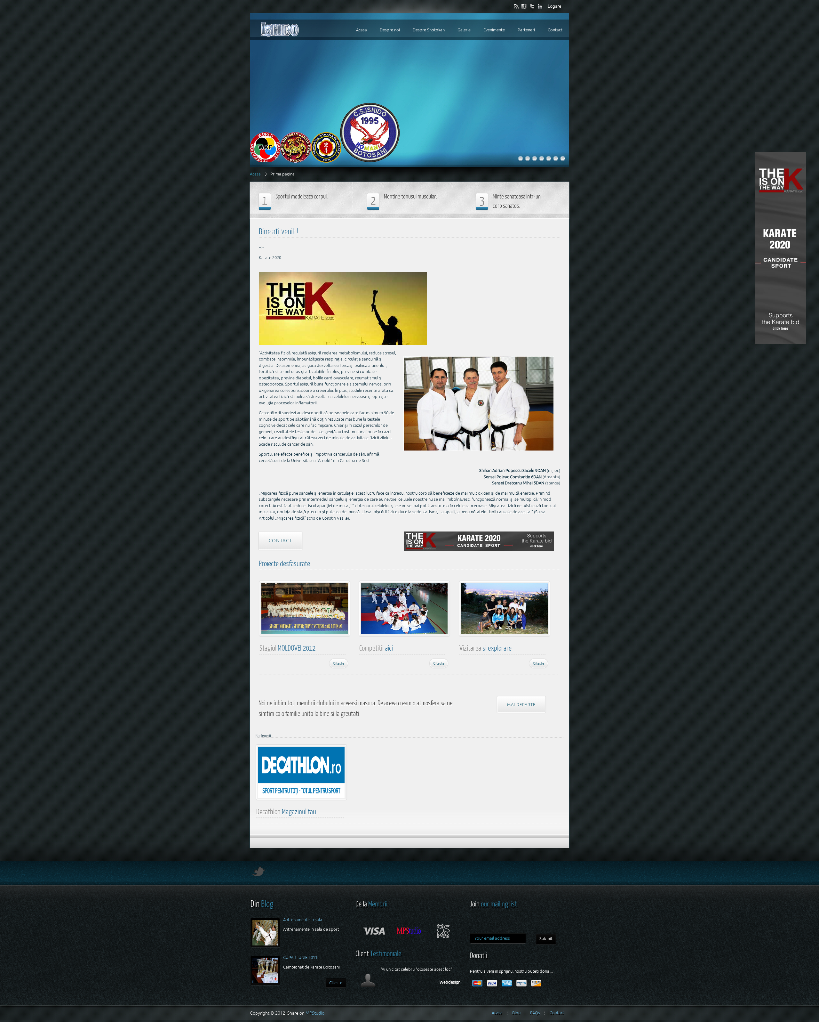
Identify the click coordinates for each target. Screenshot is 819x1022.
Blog (516, 1012)
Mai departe (521, 704)
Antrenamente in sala (302, 919)
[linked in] (541, 6)
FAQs (535, 1012)
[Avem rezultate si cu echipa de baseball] (548, 158)
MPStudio (315, 1013)
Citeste (338, 663)
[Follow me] (258, 874)
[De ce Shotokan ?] (562, 158)
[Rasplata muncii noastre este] (555, 158)
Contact (280, 540)
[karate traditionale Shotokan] (534, 158)
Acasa (255, 174)
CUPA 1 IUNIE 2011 (300, 957)
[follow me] (533, 6)
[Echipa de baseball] (527, 158)
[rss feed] (517, 6)
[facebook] (525, 6)
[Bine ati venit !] (520, 158)
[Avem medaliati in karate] (541, 158)
